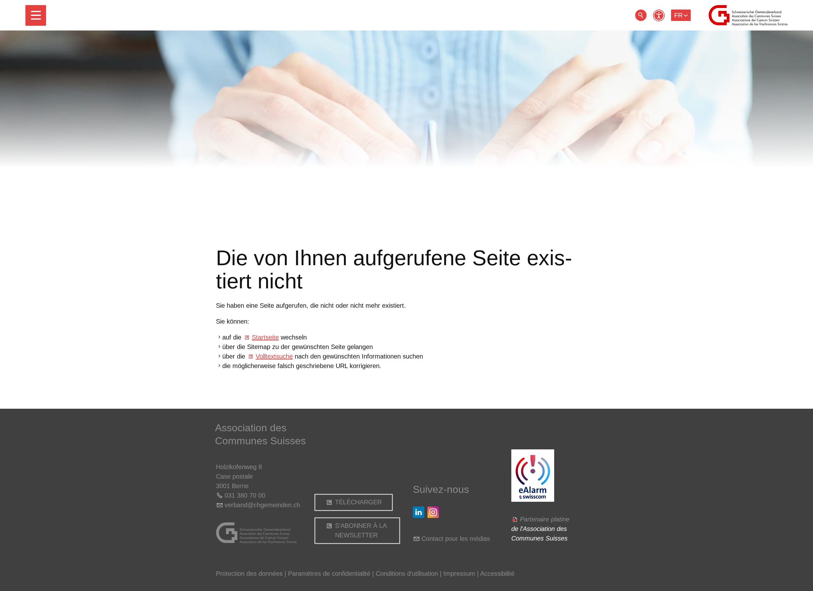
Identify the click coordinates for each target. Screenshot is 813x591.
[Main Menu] (35, 15)
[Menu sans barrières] (659, 15)
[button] (35, 15)
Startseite (265, 337)
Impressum (459, 573)
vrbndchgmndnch (262, 504)
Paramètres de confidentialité (329, 573)
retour (641, 15)
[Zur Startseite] (748, 15)
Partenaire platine (544, 519)
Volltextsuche (274, 356)
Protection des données (249, 573)
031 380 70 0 (243, 495)
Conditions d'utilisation (407, 573)
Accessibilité (497, 573)
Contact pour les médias (455, 538)
